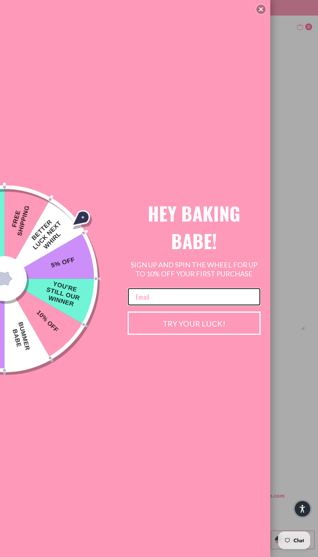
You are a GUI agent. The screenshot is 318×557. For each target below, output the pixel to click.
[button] (261, 9)
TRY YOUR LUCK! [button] (193, 323)
